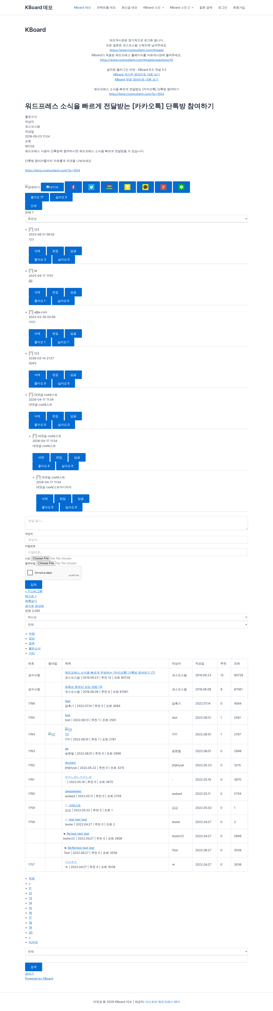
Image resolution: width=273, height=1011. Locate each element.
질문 (32, 643)
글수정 (29, 606)
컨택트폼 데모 (106, 7)
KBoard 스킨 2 (180, 7)
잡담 (32, 638)
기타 (32, 653)
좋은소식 (35, 648)
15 (30, 908)
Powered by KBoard (39, 978)
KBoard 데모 (39, 7)
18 (30, 923)
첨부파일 (30, 563)
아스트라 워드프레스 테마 (162, 1002)
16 (30, 913)
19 (30, 927)
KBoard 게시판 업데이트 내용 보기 (136, 74)
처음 (32, 878)
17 (30, 917)
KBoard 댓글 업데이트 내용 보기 (136, 79)
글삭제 (39, 606)
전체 (32, 634)
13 (30, 898)
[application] (162, 7)
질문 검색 (205, 7)
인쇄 (34, 206)
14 (30, 903)
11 (30, 888)
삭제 (37, 251)
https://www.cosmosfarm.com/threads (137, 50)
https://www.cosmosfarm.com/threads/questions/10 (136, 60)
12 (30, 893)
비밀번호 (30, 546)
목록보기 (31, 601)
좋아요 (37, 197)
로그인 (222, 7)
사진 (27, 558)
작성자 (29, 533)
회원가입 (239, 7)
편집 (55, 251)
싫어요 (61, 197)
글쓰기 (29, 973)
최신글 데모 (129, 7)
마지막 (33, 942)
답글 (73, 251)
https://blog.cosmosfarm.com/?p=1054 (136, 94)
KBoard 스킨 (151, 7)
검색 (34, 967)
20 (30, 932)
